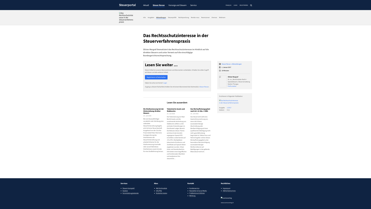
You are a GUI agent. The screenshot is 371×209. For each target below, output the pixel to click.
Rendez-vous (195, 17)
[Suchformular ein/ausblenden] (251, 5)
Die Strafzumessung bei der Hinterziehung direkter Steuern (153, 111)
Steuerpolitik (172, 17)
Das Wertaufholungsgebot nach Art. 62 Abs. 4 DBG (200, 110)
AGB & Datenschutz (229, 191)
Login (235, 5)
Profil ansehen (232, 86)
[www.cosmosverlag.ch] (230, 199)
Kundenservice (194, 188)
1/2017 (229, 108)
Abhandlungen (161, 17)
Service (193, 5)
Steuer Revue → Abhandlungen (232, 64)
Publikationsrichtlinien (197, 193)
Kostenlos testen (161, 193)
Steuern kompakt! (129, 188)
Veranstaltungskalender (131, 193)
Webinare (222, 17)
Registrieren (244, 5)
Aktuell (146, 5)
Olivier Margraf (233, 77)
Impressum (226, 188)
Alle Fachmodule (161, 188)
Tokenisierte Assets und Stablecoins (176, 110)
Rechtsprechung (183, 17)
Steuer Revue (159, 5)
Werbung (192, 196)
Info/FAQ (159, 191)
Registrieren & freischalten (156, 77)
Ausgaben (151, 17)
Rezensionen (205, 17)
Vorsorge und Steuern (177, 5)
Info (144, 17)
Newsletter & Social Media (198, 191)
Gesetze (125, 191)
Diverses (214, 17)
